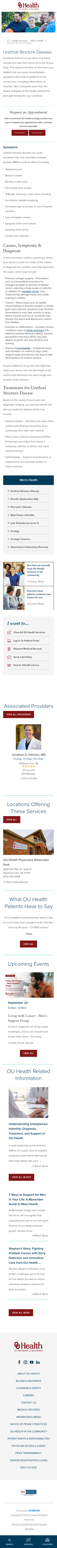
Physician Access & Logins (28, 1446)
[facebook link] (19, 1362)
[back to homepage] (8, 41)
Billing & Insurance (28, 1381)
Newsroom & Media (28, 1417)
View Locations (37, 132)
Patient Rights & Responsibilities (29, 1438)
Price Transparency (29, 1453)
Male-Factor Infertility (22, 515)
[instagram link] (25, 1362)
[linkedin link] (38, 1362)
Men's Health (37, 41)
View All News (21, 1312)
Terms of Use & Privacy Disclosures (29, 1524)
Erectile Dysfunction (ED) (24, 499)
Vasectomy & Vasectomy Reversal (29, 547)
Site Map (29, 1529)
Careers (28, 1395)
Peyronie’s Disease (21, 507)
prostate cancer (30, 291)
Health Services (19, 41)
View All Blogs (21, 1177)
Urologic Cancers (20, 539)
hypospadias (23, 348)
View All (11, 819)
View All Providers (18, 714)
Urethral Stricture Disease (24, 491)
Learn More (37, 581)
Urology (14, 531)
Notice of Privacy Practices (28, 1424)
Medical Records (28, 1409)
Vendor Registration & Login (28, 1460)
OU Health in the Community (28, 1431)
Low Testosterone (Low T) (24, 523)
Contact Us (28, 1402)
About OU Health (29, 1373)
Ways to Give (28, 1467)
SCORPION (34, 1510)
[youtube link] (31, 1362)
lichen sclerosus (35, 330)
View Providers (20, 132)
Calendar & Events (28, 1388)
